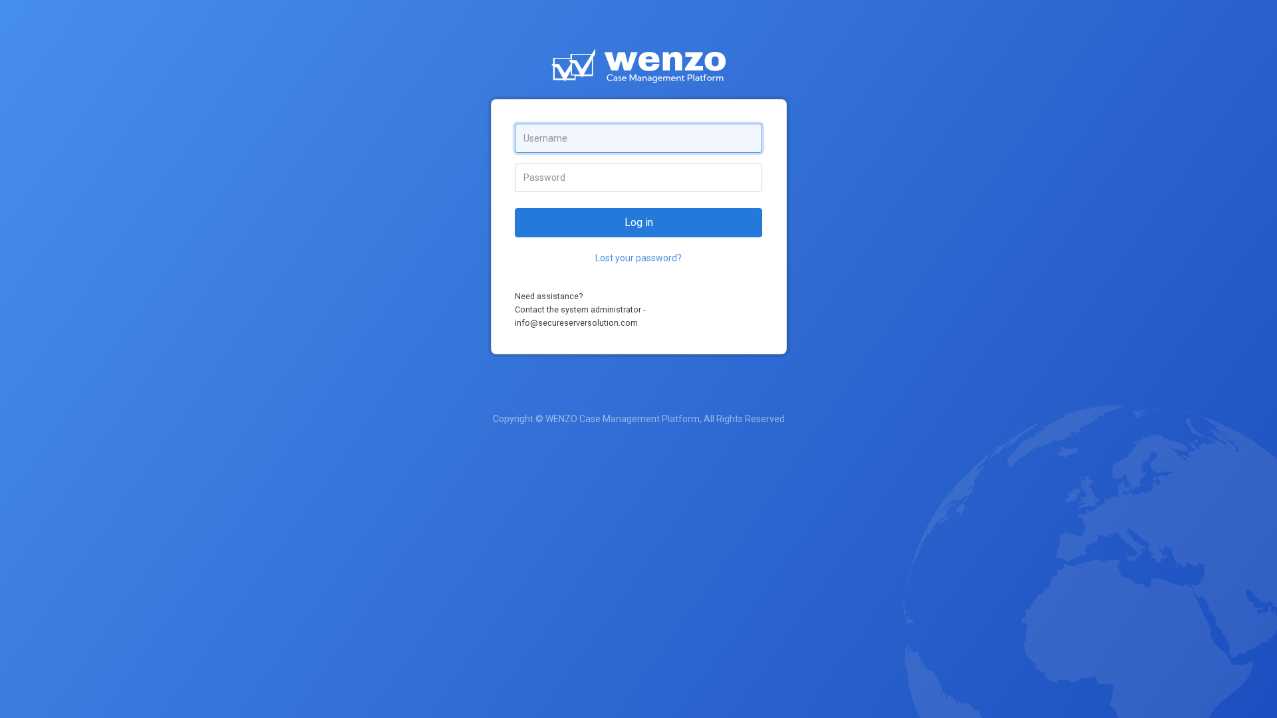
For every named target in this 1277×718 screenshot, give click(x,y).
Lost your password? (638, 258)
